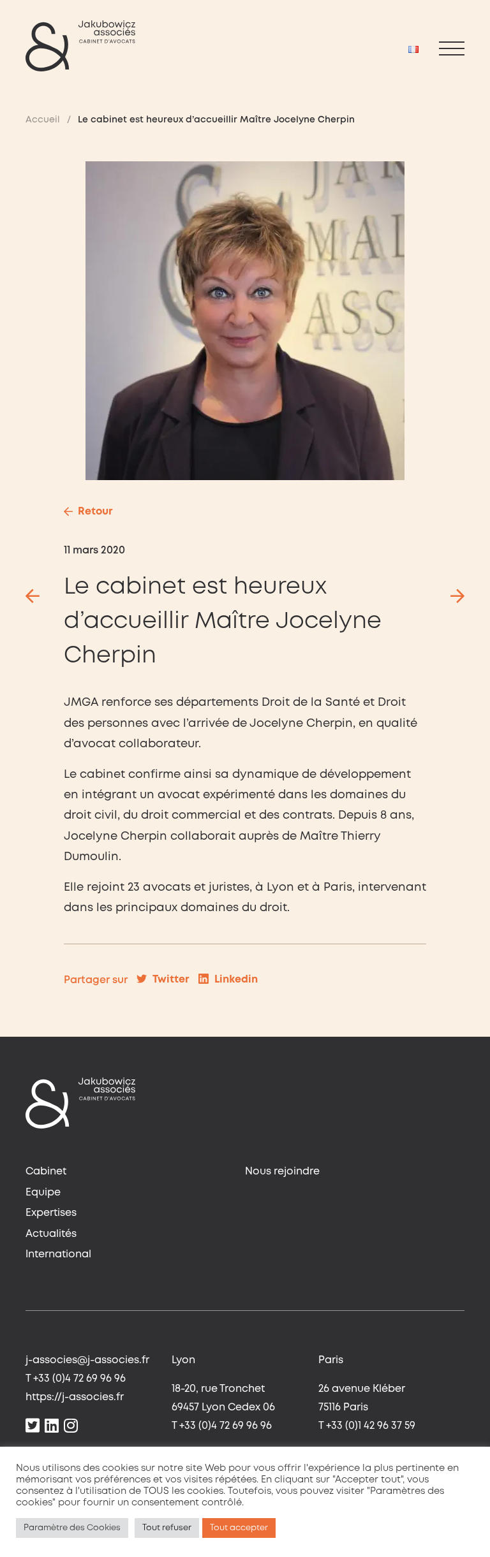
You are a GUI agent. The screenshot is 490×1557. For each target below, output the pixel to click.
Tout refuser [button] (166, 1527)
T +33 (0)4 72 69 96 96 (76, 1379)
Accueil (43, 120)
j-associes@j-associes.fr (87, 1360)
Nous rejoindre (282, 1171)
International (58, 1254)
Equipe (43, 1192)
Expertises (51, 1213)
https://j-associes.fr (75, 1397)
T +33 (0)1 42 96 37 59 (366, 1426)
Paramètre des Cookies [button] (72, 1527)
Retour (95, 511)
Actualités (51, 1234)
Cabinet (46, 1171)
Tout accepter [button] (239, 1527)
